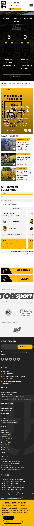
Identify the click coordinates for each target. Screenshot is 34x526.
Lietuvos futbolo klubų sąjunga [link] (10, 483)
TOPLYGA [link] (4, 459)
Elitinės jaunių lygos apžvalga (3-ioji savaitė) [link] (23, 159)
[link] (3, 5)
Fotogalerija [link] (4, 418)
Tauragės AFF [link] (5, 443)
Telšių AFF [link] (4, 445)
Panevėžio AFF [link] (5, 439)
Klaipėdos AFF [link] (5, 434)
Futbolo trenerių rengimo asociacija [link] (12, 479)
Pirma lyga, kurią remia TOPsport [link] (11, 461)
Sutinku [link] (8, 518)
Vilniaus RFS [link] (5, 449)
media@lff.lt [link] (6, 384)
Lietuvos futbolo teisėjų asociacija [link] (11, 485)
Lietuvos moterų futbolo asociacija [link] (11, 490)
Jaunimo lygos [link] (5, 465)
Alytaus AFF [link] (4, 430)
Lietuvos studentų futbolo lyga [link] (10, 469)
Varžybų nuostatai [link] (6, 408)
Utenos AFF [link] (4, 447)
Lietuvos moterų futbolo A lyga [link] (10, 463)
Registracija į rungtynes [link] (8, 420)
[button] (27, 302)
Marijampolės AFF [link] (6, 436)
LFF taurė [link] (4, 457)
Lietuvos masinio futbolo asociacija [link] (12, 487)
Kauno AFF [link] (4, 432)
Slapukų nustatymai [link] (12, 522)
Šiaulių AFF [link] (4, 441)
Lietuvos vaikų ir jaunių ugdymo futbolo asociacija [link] (13, 495)
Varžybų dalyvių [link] (6, 410)
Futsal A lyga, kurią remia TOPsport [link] (12, 467)
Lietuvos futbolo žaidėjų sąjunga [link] (11, 498)
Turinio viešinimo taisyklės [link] (9, 422)
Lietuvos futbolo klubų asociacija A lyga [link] (13, 481)
